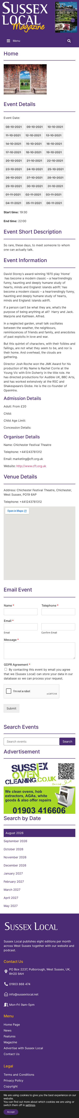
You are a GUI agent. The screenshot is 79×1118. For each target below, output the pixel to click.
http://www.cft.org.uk (31, 466)
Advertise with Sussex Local (23, 1048)
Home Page (12, 1024)
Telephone (50, 605)
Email (9, 621)
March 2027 (12, 889)
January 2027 (13, 873)
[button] (69, 41)
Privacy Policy (13, 1080)
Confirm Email (49, 632)
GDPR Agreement (17, 664)
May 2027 (11, 906)
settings (30, 1105)
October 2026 (13, 849)
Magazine (10, 1042)
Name (9, 605)
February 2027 (14, 881)
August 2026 (15, 833)
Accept (11, 1111)
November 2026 (15, 857)
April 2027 (11, 898)
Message (11, 640)
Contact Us (11, 1054)
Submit (11, 708)
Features (9, 1036)
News (7, 1030)
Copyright (11, 1086)
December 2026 (15, 865)
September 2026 (15, 841)
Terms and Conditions (19, 1074)
